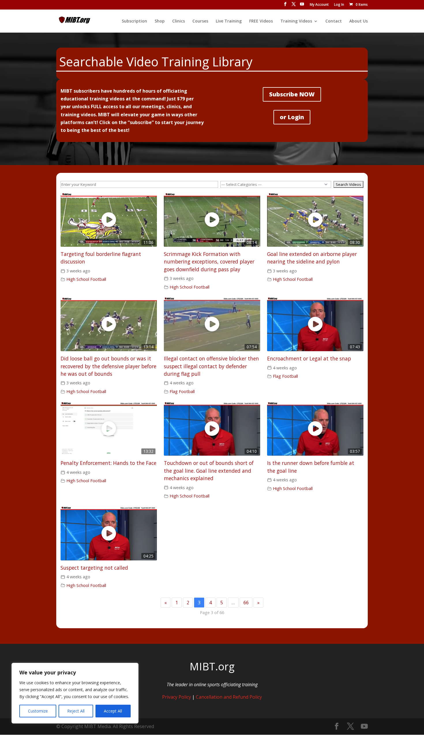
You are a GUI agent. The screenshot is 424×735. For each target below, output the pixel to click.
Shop (160, 21)
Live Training (229, 21)
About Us (358, 21)
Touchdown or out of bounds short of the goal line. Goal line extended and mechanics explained (209, 470)
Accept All (113, 711)
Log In (339, 5)
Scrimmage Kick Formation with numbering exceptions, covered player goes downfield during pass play (209, 261)
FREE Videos (261, 21)
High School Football (86, 279)
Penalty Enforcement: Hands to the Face (108, 462)
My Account (319, 5)
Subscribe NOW (292, 94)
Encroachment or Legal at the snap (309, 358)
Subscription (134, 21)
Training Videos (296, 21)
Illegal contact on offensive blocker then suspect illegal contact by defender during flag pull (211, 366)
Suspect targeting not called (94, 567)
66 (246, 602)
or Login (292, 117)
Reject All (76, 711)
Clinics (178, 21)
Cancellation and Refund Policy (229, 697)
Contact (333, 21)
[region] (75, 693)
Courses (200, 21)
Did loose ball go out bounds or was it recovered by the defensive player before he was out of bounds (108, 366)
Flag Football (182, 391)
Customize (38, 711)
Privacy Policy (176, 697)
